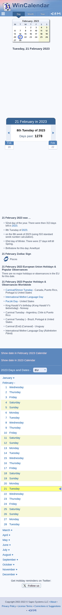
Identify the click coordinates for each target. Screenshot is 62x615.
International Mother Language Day (24, 297)
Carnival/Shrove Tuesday (19, 290)
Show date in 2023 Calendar (18, 360)
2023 (14, 225)
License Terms (25, 606)
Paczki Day (12, 301)
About (53, 602)
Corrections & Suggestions (47, 606)
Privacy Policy (9, 606)
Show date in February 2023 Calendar (24, 353)
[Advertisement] (31, 85)
